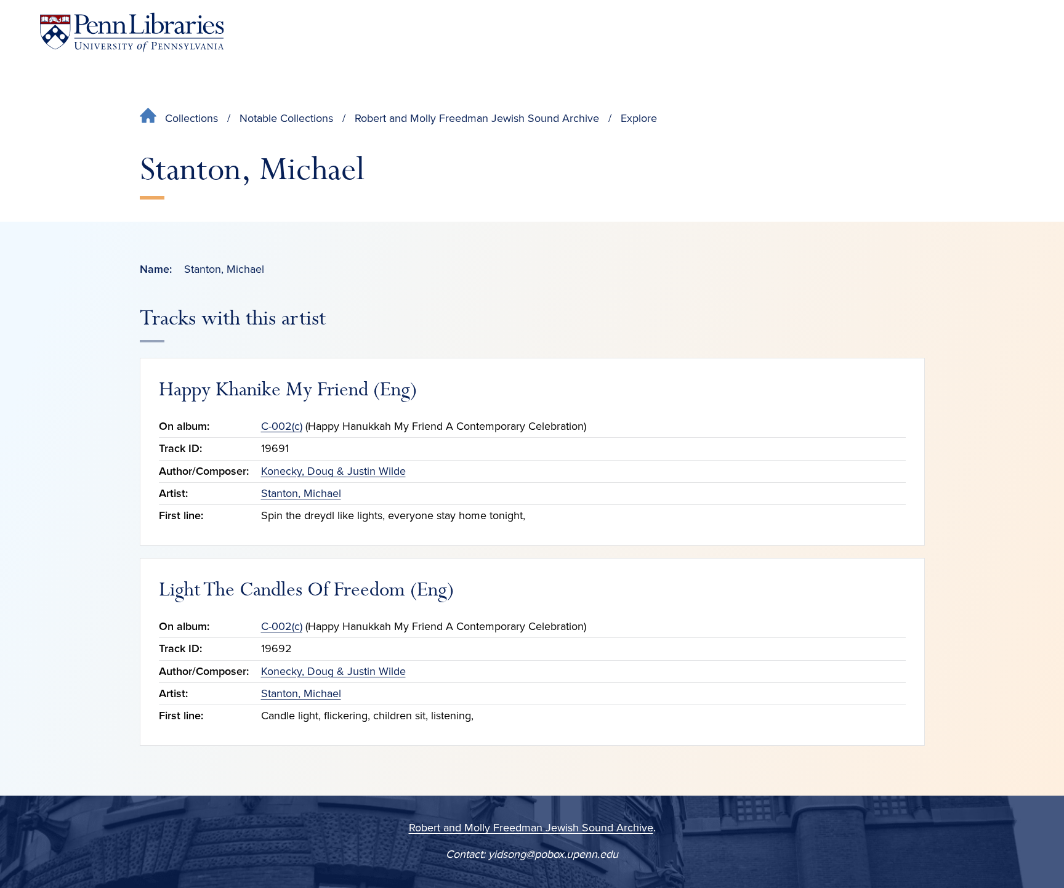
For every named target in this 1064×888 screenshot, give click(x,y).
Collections (191, 118)
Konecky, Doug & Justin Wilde (333, 471)
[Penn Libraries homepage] (131, 32)
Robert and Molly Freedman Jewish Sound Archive (477, 118)
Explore (639, 118)
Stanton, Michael (301, 493)
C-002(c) (281, 426)
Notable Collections (286, 118)
